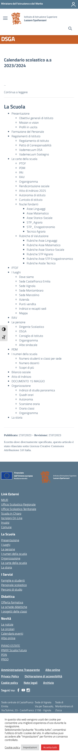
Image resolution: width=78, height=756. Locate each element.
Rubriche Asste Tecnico (41, 263)
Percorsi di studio (11, 589)
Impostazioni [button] (30, 747)
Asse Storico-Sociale (39, 218)
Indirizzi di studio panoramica (37, 390)
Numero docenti (29, 363)
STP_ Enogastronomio (41, 227)
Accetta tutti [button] (50, 747)
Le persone (18, 322)
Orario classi (26, 408)
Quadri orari (26, 394)
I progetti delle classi (14, 611)
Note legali (30, 682)
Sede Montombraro (31, 290)
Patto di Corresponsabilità (35, 145)
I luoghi (16, 272)
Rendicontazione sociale (34, 186)
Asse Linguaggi (36, 208)
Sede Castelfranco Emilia (34, 281)
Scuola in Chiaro (11, 513)
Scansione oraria (29, 404)
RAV (22, 177)
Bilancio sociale (21, 372)
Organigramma (28, 181)
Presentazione (21, 113)
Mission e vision (29, 122)
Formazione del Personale (28, 131)
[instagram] (28, 690)
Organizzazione (21, 385)
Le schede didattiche (14, 607)
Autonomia (26, 399)
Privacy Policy (10, 676)
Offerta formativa (12, 602)
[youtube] (23, 690)
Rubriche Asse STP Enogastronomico (50, 258)
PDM (22, 168)
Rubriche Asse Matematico (43, 245)
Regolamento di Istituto (34, 140)
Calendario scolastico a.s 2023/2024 (27, 62)
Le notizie (7, 624)
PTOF (22, 163)
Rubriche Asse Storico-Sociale (45, 249)
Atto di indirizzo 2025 (32, 190)
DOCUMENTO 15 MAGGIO (28, 381)
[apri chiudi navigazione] (5, 18)
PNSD (5, 659)
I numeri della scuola (24, 354)
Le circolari (7, 629)
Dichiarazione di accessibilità (43, 676)
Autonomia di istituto (32, 195)
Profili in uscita (28, 127)
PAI (21, 172)
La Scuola (14, 106)
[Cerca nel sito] (70, 28)
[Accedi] (73, 4)
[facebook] (18, 690)
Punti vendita (27, 304)
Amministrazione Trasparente (20, 670)
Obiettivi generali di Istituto (36, 118)
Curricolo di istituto (30, 199)
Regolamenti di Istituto (26, 136)
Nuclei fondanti (28, 204)
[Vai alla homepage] (16, 18)
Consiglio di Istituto (31, 335)
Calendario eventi (12, 633)
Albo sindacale (28, 345)
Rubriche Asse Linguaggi (42, 240)
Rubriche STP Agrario (40, 254)
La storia (17, 417)
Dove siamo (26, 276)
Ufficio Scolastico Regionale (18, 504)
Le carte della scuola (24, 159)
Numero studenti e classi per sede (40, 358)
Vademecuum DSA (30, 149)
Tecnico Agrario (36, 231)
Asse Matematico (38, 213)
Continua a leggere (16, 92)
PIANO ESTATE (10, 645)
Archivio (48, 682)
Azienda (24, 299)
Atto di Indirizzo (21, 376)
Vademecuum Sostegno (34, 154)
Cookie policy (9, 682)
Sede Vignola (27, 286)
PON (4, 654)
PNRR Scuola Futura (14, 650)
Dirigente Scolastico (31, 326)
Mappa (23, 313)
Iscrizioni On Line (11, 518)
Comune (6, 527)
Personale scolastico (14, 585)
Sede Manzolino (29, 295)
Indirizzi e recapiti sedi (32, 308)
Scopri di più (26, 367)
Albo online (8, 638)
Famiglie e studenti (13, 580)
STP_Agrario (34, 222)
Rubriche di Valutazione (33, 236)
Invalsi (5, 522)
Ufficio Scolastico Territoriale (18, 509)
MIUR (4, 500)
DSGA (23, 331)
